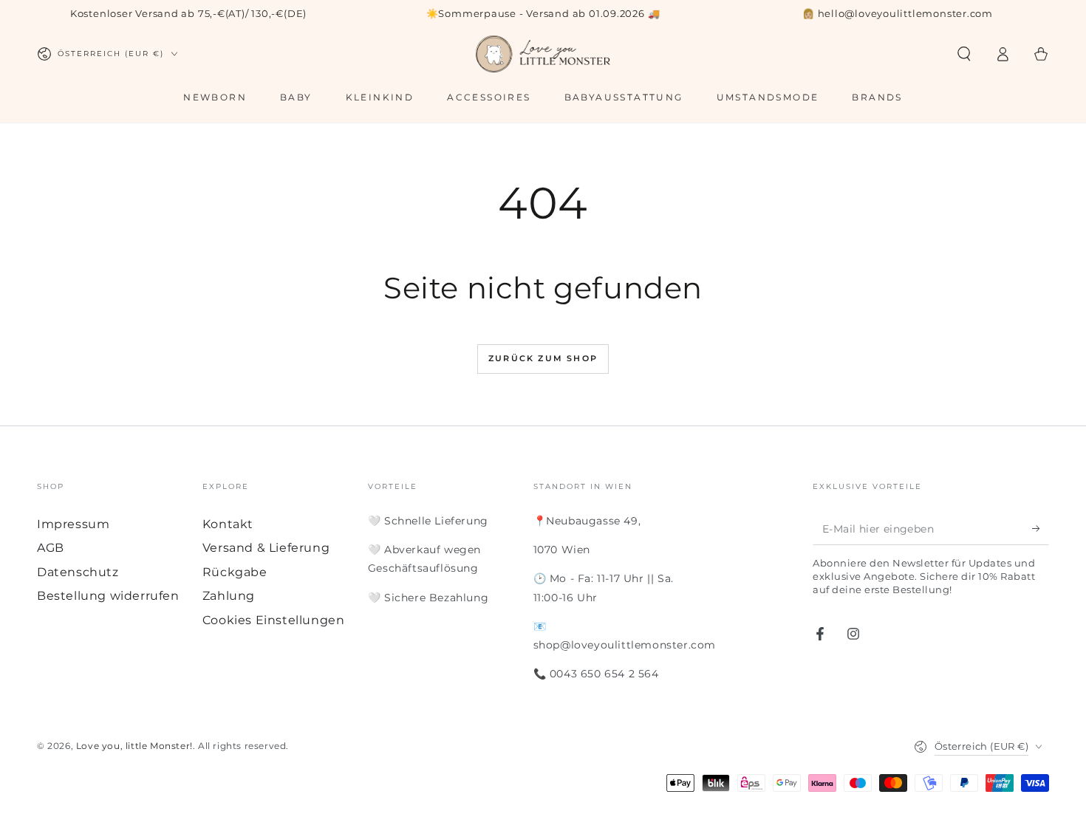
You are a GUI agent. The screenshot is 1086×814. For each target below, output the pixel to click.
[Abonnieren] (1040, 528)
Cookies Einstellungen (273, 620)
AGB (50, 548)
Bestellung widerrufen (108, 596)
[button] (964, 54)
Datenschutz (78, 572)
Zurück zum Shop (543, 358)
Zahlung (228, 596)
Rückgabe (234, 572)
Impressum (73, 524)
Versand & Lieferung (265, 548)
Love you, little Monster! (134, 745)
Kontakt (227, 524)
